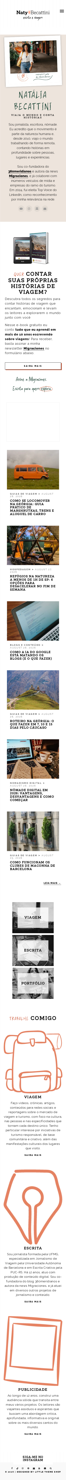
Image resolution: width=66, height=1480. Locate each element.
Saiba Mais (33, 366)
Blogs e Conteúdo (25, 645)
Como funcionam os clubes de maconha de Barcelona (32, 865)
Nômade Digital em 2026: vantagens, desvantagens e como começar (32, 795)
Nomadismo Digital (26, 783)
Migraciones (18, 176)
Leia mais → (52, 883)
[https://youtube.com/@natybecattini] (21, 208)
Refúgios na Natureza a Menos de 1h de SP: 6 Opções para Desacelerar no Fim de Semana (33, 583)
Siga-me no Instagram (33, 1458)
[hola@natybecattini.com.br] (45, 208)
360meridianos (19, 171)
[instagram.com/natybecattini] (29, 208)
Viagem (33, 1097)
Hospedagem (20, 569)
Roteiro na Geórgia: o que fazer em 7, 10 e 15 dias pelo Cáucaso (32, 724)
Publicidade (33, 1389)
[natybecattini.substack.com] (37, 208)
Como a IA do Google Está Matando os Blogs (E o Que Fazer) (31, 655)
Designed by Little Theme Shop (39, 1472)
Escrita (33, 1248)
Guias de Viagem (23, 494)
